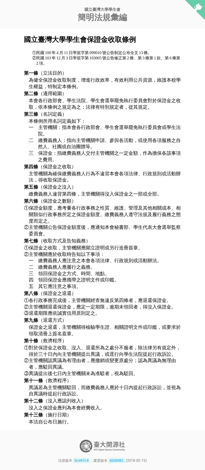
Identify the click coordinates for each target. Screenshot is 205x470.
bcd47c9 (81, 460)
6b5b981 (117, 460)
